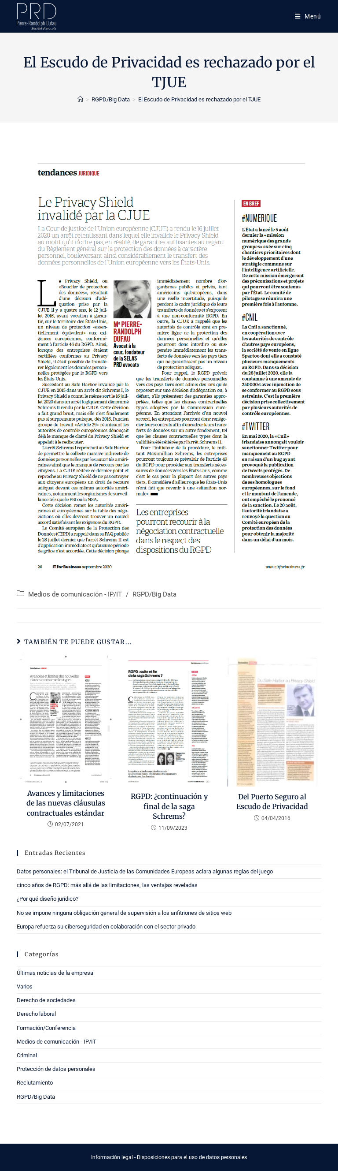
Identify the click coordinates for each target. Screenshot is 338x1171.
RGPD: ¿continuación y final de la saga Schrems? (169, 806)
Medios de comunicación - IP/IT (75, 594)
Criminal (27, 1055)
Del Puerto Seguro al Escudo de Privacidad (272, 801)
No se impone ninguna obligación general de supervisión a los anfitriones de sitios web (124, 913)
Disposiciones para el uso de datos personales (192, 1157)
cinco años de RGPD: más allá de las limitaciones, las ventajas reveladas (107, 885)
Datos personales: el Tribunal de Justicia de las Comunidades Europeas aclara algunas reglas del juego (145, 871)
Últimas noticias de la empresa (55, 973)
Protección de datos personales (56, 1069)
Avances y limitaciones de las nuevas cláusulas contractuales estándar (65, 803)
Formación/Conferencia (46, 1028)
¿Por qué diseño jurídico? (47, 898)
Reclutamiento (35, 1082)
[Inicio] (80, 99)
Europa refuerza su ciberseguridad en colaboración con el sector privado (106, 926)
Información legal (112, 1157)
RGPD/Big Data (154, 594)
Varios (25, 986)
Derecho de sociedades (46, 1000)
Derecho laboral (36, 1014)
